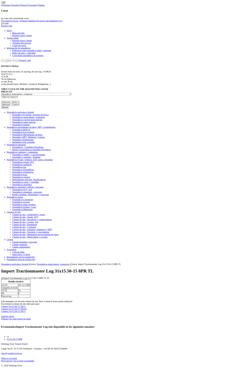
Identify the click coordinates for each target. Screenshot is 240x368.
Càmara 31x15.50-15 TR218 (14, 309)
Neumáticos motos (15, 197)
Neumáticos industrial (16, 145)
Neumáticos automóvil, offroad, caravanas (25, 187)
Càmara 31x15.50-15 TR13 (13, 311)
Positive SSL (6, 26)
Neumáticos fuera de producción (21, 259)
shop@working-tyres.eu (11, 353)
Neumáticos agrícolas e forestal (20, 112)
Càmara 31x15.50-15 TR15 (13, 306)
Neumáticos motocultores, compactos (53, 264)
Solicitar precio (7, 316)
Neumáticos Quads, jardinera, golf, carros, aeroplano (30, 159)
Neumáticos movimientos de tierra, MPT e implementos (31, 127)
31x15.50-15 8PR (14, 339)
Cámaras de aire (14, 212)
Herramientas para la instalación (21, 257)
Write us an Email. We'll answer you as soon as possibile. (17, 359)
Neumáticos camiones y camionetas (22, 152)
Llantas (10, 239)
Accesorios (11, 249)
